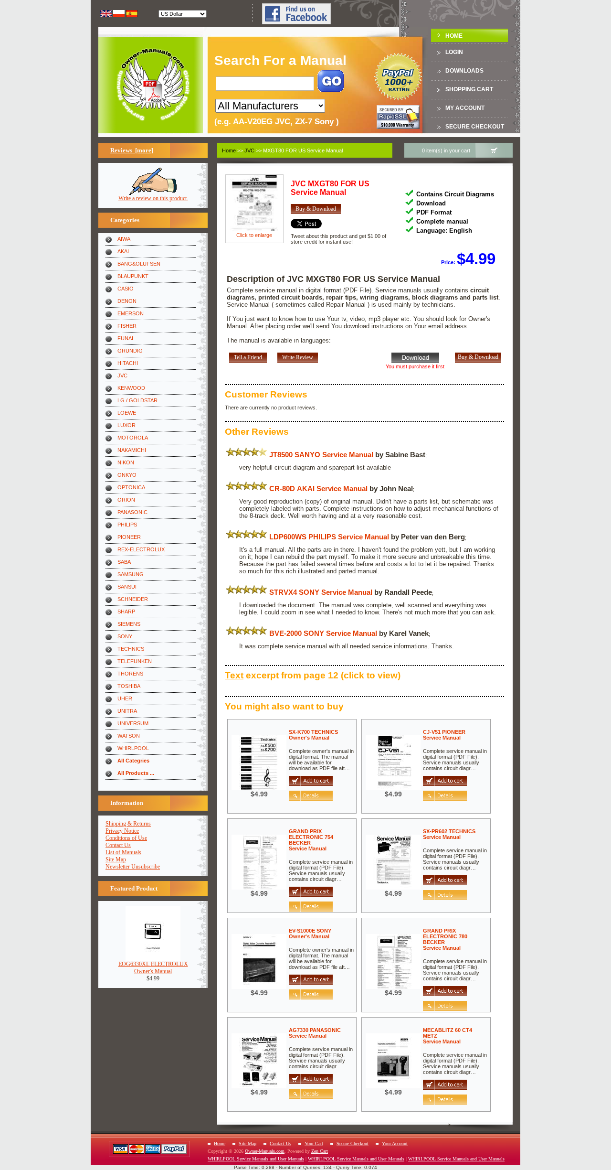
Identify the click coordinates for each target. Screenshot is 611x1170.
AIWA (123, 239)
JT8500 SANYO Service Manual (321, 455)
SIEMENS (128, 624)
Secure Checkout (474, 126)
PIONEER (129, 537)
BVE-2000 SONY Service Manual (323, 633)
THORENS (130, 673)
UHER (124, 698)
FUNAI (125, 338)
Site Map (115, 859)
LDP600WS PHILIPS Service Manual (329, 537)
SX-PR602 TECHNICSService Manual (449, 834)
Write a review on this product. (153, 198)
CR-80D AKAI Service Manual (318, 488)
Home (454, 35)
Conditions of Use (126, 838)
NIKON (125, 462)
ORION (126, 500)
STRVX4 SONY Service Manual (320, 592)
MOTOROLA (132, 437)
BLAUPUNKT (132, 276)
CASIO (125, 288)
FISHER (127, 326)
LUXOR (126, 425)
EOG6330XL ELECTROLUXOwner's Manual (153, 968)
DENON (127, 301)
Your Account (395, 1143)
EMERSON (130, 313)
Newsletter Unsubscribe (132, 866)
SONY (124, 636)
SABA (124, 562)
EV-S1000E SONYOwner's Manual (310, 933)
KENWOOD (131, 388)
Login (454, 52)
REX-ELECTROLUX (141, 549)
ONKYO (127, 475)
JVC (122, 375)
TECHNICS (130, 649)
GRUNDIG (130, 351)
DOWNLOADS (464, 70)
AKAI (123, 251)
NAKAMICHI (131, 450)
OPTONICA (131, 487)
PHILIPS (127, 524)
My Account (465, 108)
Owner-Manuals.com (264, 1151)
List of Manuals (123, 852)
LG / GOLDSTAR (137, 400)
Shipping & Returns (128, 823)
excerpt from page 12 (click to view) (312, 675)
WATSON (128, 736)
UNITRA (127, 711)
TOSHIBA (128, 686)
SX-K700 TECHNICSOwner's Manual (313, 735)
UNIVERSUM (132, 723)
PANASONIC (132, 512)
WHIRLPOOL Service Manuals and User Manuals (256, 1158)
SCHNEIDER (132, 599)
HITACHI (127, 363)
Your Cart (314, 1143)
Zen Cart (319, 1151)
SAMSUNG (130, 574)
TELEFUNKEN (134, 661)
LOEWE (126, 413)
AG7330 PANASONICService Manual (315, 1033)
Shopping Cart (469, 89)
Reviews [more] (131, 150)
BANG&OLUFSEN (138, 264)
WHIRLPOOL (133, 748)
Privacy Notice (122, 830)
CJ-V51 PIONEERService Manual (444, 735)
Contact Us (118, 845)
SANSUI (127, 587)
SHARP (126, 611)
